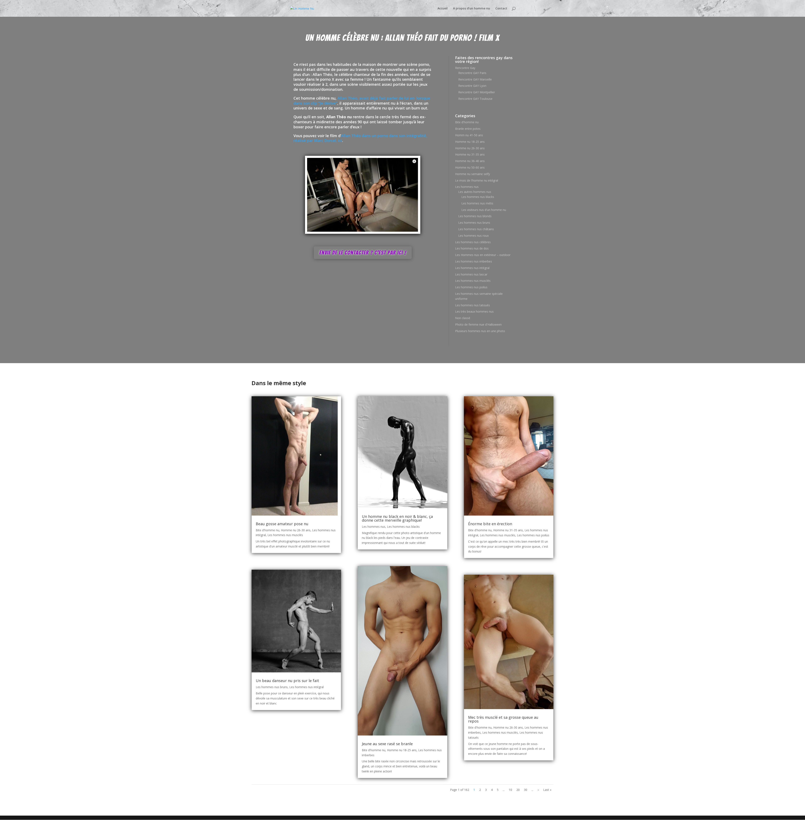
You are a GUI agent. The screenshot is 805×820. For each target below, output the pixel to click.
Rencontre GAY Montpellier (476, 92)
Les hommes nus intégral (472, 268)
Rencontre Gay (465, 68)
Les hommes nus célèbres (473, 242)
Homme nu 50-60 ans (470, 167)
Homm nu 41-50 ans (469, 135)
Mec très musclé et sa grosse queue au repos (503, 719)
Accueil (443, 8)
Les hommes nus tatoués (472, 305)
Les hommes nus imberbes (473, 261)
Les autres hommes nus (474, 192)
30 (525, 790)
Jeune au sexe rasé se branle (387, 743)
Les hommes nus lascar (471, 274)
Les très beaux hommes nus (474, 311)
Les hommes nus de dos (472, 248)
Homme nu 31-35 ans (470, 154)
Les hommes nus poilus (471, 287)
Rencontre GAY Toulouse (475, 99)
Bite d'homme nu (467, 122)
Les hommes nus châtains (476, 229)
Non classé (462, 318)
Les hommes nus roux (473, 236)
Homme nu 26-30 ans (470, 148)
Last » (547, 790)
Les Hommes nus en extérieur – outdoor (482, 255)
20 (518, 790)
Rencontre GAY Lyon (472, 86)
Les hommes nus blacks (477, 197)
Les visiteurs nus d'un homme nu (483, 210)
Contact (501, 8)
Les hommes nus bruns (474, 223)
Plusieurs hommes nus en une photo (480, 331)
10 (510, 790)
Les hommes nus (467, 187)
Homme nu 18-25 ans (470, 142)
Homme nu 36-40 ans (470, 161)
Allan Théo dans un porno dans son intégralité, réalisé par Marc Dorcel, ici (360, 138)
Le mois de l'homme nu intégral (476, 180)
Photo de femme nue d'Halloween (478, 324)
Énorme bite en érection (490, 523)
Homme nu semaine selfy (472, 174)
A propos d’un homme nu (471, 8)
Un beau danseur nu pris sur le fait (287, 680)
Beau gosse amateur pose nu (282, 523)
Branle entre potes (467, 129)
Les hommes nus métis (477, 203)
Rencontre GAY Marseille (475, 79)
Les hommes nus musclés (473, 281)
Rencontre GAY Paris (472, 73)
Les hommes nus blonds (475, 216)
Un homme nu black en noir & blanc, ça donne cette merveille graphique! (397, 518)
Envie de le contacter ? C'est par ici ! (362, 253)
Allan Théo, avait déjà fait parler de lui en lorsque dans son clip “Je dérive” (361, 101)
